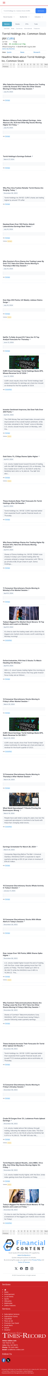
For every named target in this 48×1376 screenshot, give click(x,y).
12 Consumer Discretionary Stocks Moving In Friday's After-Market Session (21, 700)
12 (41, 64)
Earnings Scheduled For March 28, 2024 (20, 847)
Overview (6, 28)
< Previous (5, 65)
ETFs (26, 24)
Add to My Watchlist (8, 49)
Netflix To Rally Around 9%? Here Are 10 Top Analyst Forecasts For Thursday (21, 338)
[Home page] (24, 1335)
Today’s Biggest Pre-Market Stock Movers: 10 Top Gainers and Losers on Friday (23, 1205)
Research (36, 52)
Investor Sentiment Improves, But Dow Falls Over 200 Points (23, 411)
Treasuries (37, 28)
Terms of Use (43, 1369)
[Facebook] (21, 1268)
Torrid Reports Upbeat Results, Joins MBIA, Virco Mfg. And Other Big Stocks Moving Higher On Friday (23, 1165)
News (12, 28)
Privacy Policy (36, 1260)
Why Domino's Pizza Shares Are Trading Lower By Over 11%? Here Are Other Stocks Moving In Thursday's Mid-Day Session (23, 263)
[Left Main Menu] (4, 2)
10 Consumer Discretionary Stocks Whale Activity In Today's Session (23, 887)
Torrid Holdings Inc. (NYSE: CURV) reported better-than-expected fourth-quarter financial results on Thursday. (23, 513)
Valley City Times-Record (16, 1369)
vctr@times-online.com (15, 1349)
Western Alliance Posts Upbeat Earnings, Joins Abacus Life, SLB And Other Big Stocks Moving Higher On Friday (22, 122)
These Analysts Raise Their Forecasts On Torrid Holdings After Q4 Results (22, 502)
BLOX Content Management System (16, 1373)
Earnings (10, 241)
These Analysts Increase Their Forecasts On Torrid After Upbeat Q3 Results (23, 1045)
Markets (7, 24)
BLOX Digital (31, 1373)
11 (38, 64)
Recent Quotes (7, 17)
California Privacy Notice (17, 1371)
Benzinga (7, 100)
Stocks (17, 24)
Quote (9, 52)
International (28, 28)
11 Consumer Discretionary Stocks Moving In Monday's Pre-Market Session (21, 589)
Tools (36, 24)
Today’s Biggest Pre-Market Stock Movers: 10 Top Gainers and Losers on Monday (23, 623)
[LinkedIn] (26, 1268)
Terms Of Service (24, 1262)
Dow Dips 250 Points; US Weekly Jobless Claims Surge (22, 301)
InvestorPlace (8, 389)
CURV (10, 38)
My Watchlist (23, 17)
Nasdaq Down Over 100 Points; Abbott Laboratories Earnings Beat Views (18, 225)
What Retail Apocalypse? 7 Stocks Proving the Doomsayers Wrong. (22, 809)
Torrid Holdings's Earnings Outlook (18, 156)
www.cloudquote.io (24, 1255)
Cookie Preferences (28, 1371)
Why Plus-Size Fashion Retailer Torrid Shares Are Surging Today (23, 189)
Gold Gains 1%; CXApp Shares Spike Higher (21, 456)
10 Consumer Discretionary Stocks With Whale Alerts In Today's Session (22, 920)
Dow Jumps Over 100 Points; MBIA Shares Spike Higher (22, 954)
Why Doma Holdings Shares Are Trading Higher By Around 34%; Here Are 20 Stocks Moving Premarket (23, 544)
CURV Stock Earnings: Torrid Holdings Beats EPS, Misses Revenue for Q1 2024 (23, 372)
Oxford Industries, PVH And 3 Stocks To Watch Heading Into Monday (22, 661)
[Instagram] (32, 1268)
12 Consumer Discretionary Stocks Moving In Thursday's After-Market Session (21, 775)
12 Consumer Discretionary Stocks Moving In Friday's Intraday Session (21, 1086)
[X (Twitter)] (16, 1268)
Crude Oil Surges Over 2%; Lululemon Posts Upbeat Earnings (24, 1119)
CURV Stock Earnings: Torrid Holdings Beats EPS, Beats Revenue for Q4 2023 (23, 734)
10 (34, 64)
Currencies (19, 28)
